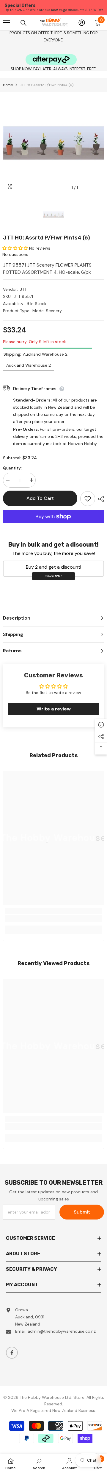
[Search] (23, 22)
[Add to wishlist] (87, 498)
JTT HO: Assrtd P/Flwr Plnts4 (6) (46, 237)
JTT (23, 289)
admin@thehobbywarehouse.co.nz (62, 1331)
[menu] (6, 22)
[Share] (99, 499)
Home (8, 85)
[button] (15, 248)
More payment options (53, 526)
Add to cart (40, 498)
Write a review (54, 709)
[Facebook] (12, 1353)
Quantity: (12, 468)
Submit (82, 1212)
